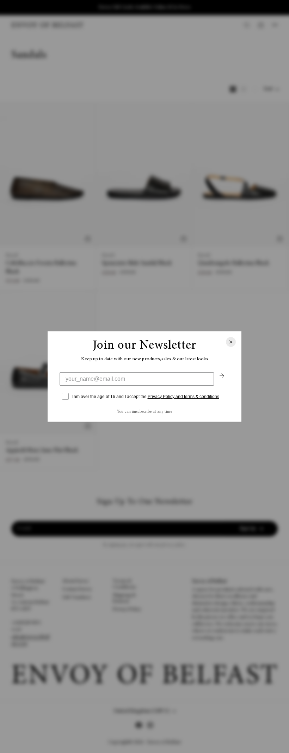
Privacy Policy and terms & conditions (183, 396)
